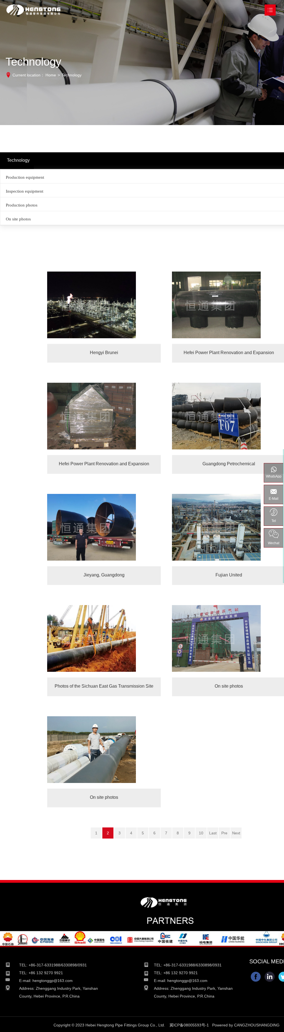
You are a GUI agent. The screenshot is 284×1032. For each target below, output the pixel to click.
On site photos (18, 219)
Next (236, 833)
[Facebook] (256, 977)
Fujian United (228, 529)
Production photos (21, 205)
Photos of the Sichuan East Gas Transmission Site (104, 640)
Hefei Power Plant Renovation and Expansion (229, 307)
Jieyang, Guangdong (104, 529)
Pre (224, 833)
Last (213, 833)
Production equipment (25, 177)
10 (201, 833)
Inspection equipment (24, 191)
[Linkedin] (270, 977)
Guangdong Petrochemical (228, 418)
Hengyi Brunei (104, 307)
